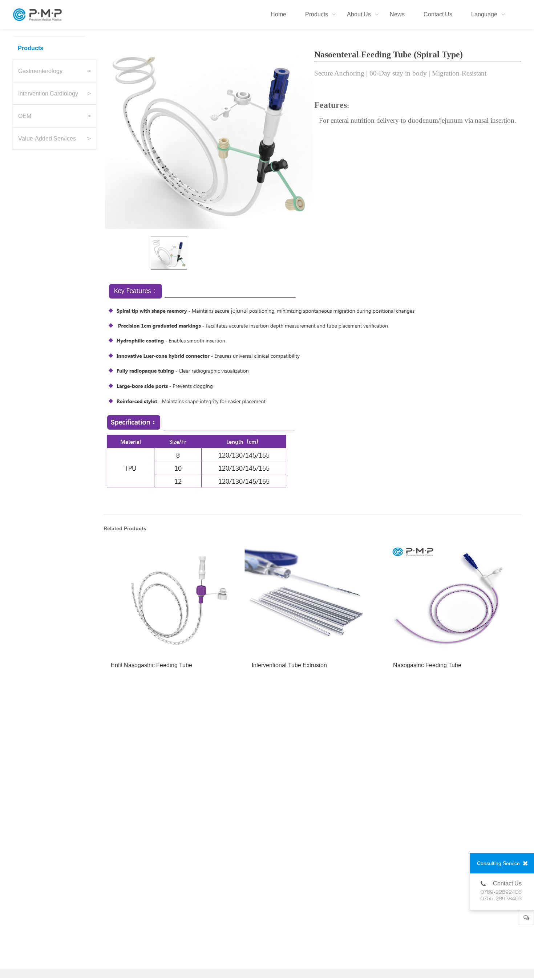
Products (30, 48)
